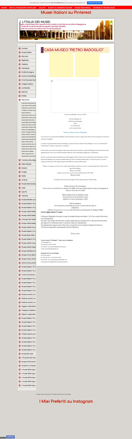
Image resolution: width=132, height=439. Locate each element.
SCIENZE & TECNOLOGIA (104, 8)
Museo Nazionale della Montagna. (29, 139)
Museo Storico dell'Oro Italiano (29, 149)
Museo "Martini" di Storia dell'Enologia (29, 134)
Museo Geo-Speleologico (28, 129)
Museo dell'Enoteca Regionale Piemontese (29, 122)
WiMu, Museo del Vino (28, 153)
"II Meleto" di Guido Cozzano (29, 110)
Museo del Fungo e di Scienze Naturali (29, 124)
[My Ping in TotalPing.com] (10, 438)
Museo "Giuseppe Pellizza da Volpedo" (29, 132)
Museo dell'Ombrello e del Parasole (29, 127)
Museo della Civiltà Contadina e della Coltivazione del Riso (29, 117)
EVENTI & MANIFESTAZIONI (60, 8)
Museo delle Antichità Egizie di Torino (29, 156)
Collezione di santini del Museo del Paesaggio (29, 108)
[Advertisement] (61, 65)
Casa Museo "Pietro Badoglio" (29, 105)
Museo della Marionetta (28, 120)
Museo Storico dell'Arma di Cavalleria (29, 146)
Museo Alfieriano (26, 112)
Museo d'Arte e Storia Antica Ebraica (29, 115)
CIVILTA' (42, 8)
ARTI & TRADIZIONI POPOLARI (22, 8)
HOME (4, 8)
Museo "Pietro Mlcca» (27, 141)
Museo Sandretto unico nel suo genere (29, 144)
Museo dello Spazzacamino (29, 103)
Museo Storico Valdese (28, 151)
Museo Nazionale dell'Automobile (29, 137)
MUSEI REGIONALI (83, 8)
